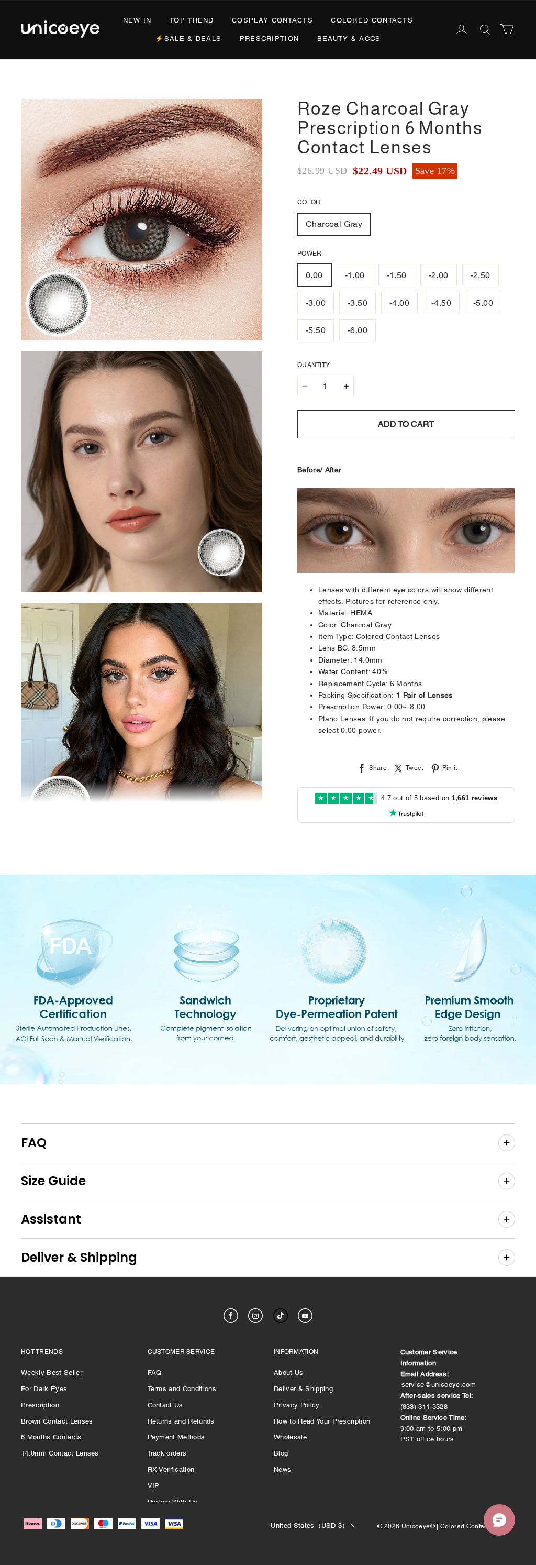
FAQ (155, 1372)
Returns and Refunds (181, 1421)
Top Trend (192, 20)
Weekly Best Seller (51, 1372)
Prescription (269, 38)
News (282, 1469)
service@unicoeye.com (438, 1384)
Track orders (167, 1453)
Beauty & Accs (349, 38)
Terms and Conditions (182, 1389)
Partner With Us (173, 1502)
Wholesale (290, 1437)
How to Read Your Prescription (322, 1421)
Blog (281, 1453)
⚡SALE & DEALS (188, 38)
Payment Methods (176, 1437)
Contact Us (165, 1405)
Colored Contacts (372, 20)
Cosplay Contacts (272, 20)
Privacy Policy (297, 1405)
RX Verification (171, 1469)
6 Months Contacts (51, 1437)
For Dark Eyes (44, 1389)
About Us (289, 1372)
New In (137, 20)
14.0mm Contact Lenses (60, 1453)
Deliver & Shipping (303, 1389)
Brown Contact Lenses (57, 1421)
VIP (154, 1486)
